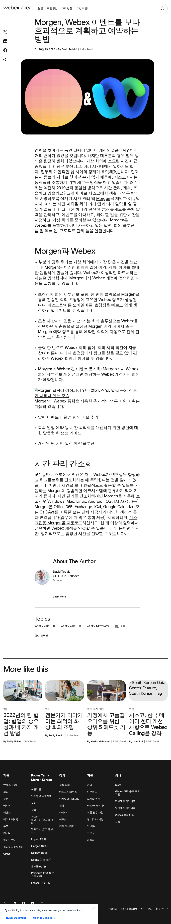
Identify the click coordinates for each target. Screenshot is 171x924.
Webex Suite (10, 785)
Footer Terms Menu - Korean (41, 777)
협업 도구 (119, 626)
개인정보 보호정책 (41, 796)
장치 (62, 775)
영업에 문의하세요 (125, 808)
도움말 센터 (93, 799)
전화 (61, 805)
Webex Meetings (98, 626)
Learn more (59, 596)
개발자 (91, 840)
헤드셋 (63, 819)
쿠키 (33, 803)
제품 (6, 775)
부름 (5, 799)
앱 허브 (91, 826)
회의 (5, 792)
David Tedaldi (69, 49)
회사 (118, 775)
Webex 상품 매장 (124, 815)
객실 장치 (64, 785)
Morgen (103, 199)
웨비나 (7, 833)
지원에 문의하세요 (125, 801)
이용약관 (36, 789)
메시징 (7, 805)
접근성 (91, 833)
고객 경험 (67, 8)
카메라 (63, 812)
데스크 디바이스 (68, 792)
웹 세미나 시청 (95, 819)
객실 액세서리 (67, 826)
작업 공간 (52, 8)
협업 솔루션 (41, 635)
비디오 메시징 (11, 819)
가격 (89, 785)
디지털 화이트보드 (69, 799)
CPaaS (7, 854)
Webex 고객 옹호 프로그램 (127, 793)
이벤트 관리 (83, 8)
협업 (40, 8)
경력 (117, 822)
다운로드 (92, 792)
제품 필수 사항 (95, 812)
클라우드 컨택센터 (13, 847)
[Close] (94, 908)
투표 (5, 826)
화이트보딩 (9, 840)
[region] (49, 914)
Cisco (118, 785)
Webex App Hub (45, 626)
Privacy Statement (15, 917)
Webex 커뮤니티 (96, 805)
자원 (90, 775)
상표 (33, 810)
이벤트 (7, 812)
